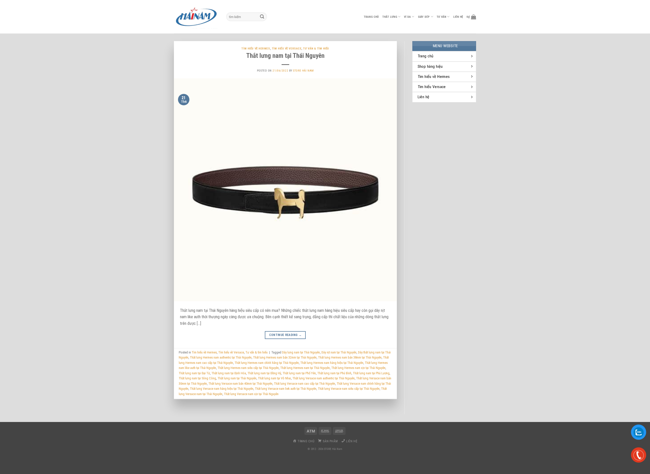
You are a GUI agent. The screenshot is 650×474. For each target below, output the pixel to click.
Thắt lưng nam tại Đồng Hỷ (264, 373)
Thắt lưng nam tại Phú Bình (334, 373)
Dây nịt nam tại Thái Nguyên (338, 352)
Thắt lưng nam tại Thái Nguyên (285, 55)
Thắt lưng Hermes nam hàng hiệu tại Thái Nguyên (331, 363)
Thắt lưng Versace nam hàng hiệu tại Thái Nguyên (221, 389)
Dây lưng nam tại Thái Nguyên (301, 352)
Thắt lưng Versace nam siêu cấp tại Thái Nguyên (349, 389)
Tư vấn (441, 17)
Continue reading (285, 335)
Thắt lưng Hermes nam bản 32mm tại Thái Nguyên (285, 357)
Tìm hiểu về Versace (287, 48)
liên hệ (458, 17)
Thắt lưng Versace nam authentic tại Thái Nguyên (323, 378)
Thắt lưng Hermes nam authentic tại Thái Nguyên (221, 357)
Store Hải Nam (303, 70)
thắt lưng (389, 17)
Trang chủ (371, 17)
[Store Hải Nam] (196, 16)
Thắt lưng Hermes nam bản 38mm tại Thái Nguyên (350, 357)
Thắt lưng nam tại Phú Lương (371, 373)
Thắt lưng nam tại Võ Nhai (274, 378)
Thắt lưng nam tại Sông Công (197, 378)
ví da (407, 17)
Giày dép (424, 17)
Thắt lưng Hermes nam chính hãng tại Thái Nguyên (267, 363)
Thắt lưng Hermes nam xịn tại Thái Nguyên (358, 368)
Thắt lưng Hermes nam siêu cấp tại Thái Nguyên (248, 368)
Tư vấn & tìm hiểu (316, 48)
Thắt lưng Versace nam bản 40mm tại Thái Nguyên (240, 383)
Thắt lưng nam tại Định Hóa (229, 373)
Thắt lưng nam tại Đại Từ (194, 373)
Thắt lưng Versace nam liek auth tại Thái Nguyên (285, 389)
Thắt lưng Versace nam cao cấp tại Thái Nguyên (304, 383)
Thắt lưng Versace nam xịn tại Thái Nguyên (251, 394)
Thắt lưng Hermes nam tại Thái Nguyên (305, 368)
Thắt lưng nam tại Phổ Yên (299, 373)
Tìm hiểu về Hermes (255, 48)
